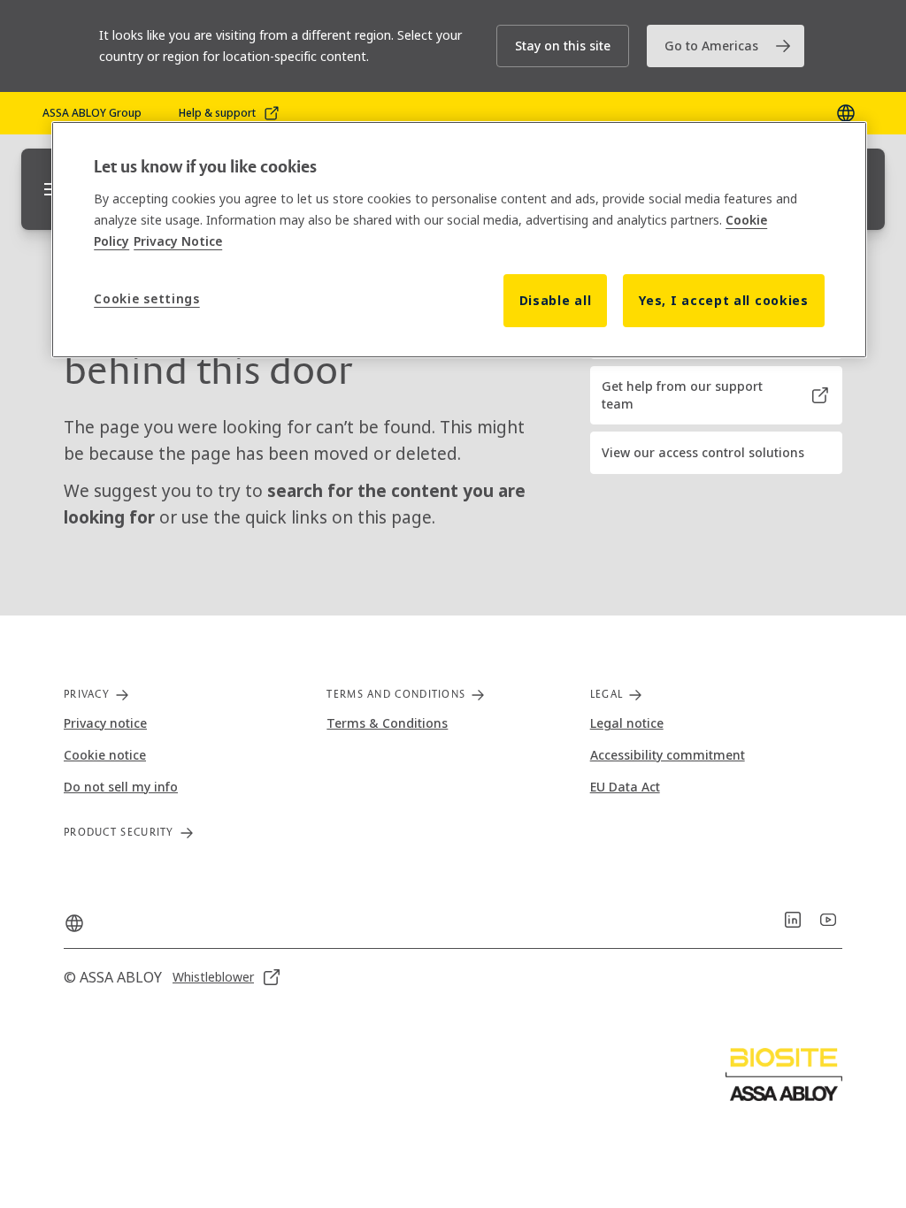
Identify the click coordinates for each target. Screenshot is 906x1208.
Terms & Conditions (387, 723)
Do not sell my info (121, 786)
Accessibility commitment (667, 754)
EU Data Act (625, 786)
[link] (725, 46)
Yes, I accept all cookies (724, 300)
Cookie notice (105, 754)
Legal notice (627, 723)
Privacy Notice (178, 241)
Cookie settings (147, 298)
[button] (562, 46)
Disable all (555, 300)
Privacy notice (105, 723)
